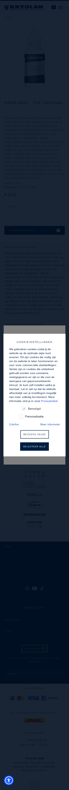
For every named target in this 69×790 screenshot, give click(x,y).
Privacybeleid (49, 400)
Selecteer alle (34, 446)
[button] (9, 780)
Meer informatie (50, 424)
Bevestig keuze (34, 434)
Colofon (14, 424)
